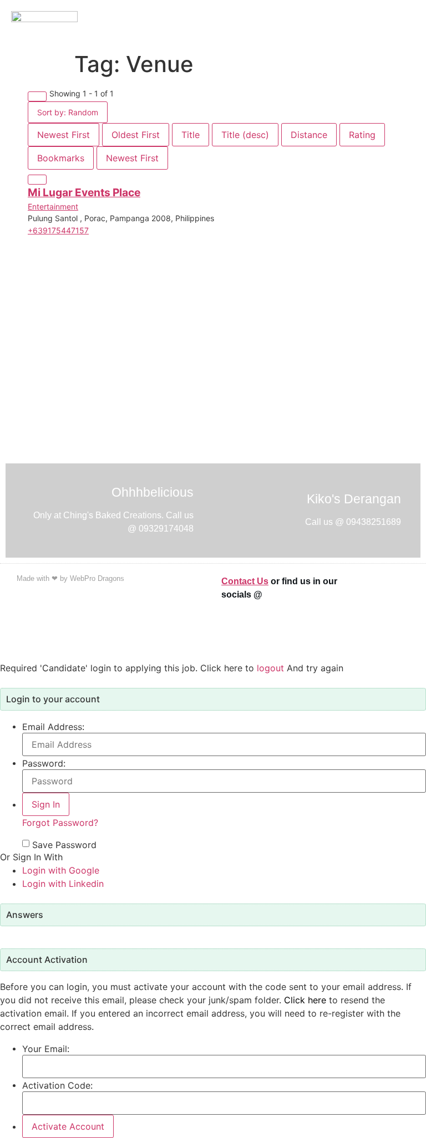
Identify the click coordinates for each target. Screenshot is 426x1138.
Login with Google (60, 870)
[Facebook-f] (395, 589)
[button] (412, 24)
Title (190, 134)
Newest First (63, 134)
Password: (43, 763)
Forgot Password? (60, 822)
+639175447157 (58, 230)
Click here (305, 1000)
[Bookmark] (37, 180)
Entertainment (53, 206)
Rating (362, 134)
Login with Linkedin (63, 883)
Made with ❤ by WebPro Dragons (70, 578)
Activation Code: (57, 1085)
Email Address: (53, 726)
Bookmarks (60, 158)
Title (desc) (245, 134)
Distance (309, 134)
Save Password (64, 844)
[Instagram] (395, 620)
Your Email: (45, 1048)
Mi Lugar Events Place (84, 192)
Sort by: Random (67, 112)
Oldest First (135, 134)
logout (270, 667)
